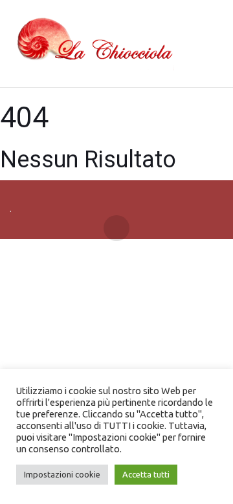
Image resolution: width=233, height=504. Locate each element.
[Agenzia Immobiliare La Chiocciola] (92, 44)
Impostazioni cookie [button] (62, 474)
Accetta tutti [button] (146, 474)
